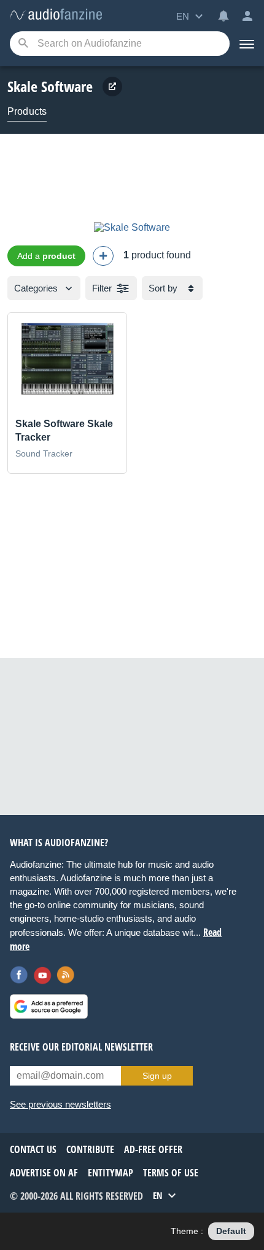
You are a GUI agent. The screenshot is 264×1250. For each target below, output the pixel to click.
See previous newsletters (60, 1104)
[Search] (23, 44)
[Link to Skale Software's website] (112, 86)
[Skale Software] (132, 227)
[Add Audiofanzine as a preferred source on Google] (49, 1006)
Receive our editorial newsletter (81, 1047)
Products (27, 111)
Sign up (157, 1076)
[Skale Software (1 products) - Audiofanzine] (56, 15)
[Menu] (246, 43)
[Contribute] (103, 256)
